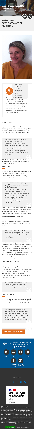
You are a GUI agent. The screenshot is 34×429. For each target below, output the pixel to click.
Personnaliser (10, 427)
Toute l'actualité (8, 10)
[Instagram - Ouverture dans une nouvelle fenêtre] (13, 383)
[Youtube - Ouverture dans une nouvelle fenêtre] (21, 383)
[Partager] (30, 16)
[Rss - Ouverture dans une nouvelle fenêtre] (25, 383)
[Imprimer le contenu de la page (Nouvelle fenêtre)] (24, 16)
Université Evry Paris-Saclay (10, 8)
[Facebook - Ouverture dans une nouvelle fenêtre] (9, 383)
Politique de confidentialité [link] (22, 427)
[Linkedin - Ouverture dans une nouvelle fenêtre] (17, 383)
